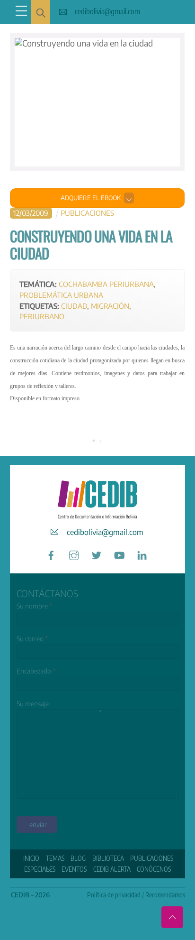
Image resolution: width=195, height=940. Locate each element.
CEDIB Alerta (112, 869)
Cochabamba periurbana (106, 283)
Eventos (74, 869)
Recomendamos (165, 895)
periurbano (41, 316)
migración (110, 305)
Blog (78, 858)
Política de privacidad (114, 895)
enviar (38, 824)
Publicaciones (87, 212)
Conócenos (154, 869)
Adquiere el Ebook (91, 198)
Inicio (31, 858)
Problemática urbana (61, 294)
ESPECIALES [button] (39, 869)
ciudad (74, 305)
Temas (55, 858)
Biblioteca (108, 858)
